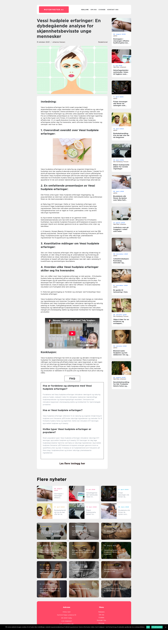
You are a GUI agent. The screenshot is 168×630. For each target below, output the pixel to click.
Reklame (85, 9)
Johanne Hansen (58, 42)
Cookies (101, 9)
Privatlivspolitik (157, 627)
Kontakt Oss (112, 9)
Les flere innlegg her (72, 463)
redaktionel (103, 42)
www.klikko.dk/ (68, 624)
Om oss (94, 9)
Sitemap (101, 623)
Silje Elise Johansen (119, 67)
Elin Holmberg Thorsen (120, 161)
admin (115, 36)
